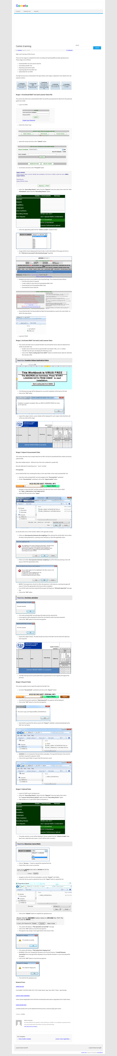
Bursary (36, 11)
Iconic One (84, 1052)
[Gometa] (22, 6)
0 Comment (69, 50)
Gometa (20, 50)
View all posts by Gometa (31, 1026)
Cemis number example (24, 1039)
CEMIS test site (20, 986)
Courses (18, 11)
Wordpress (100, 1052)
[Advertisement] (58, 29)
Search (77, 45)
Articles (23, 1014)
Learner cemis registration (23, 995)
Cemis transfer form (21, 1005)
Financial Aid (27, 11)
